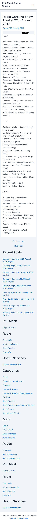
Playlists (6, 397)
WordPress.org (9, 438)
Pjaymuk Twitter (9, 328)
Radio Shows (8, 409)
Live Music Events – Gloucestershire (18, 393)
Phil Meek (7, 450)
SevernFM (7, 352)
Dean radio (7, 340)
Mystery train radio (10, 344)
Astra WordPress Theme (19, 518)
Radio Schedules (10, 454)
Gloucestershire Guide (12, 364)
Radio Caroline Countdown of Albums (18, 405)
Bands (5, 377)
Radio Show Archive (11, 458)
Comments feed (9, 434)
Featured (6, 385)
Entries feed (8, 430)
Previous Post (18, 241)
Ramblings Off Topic (11, 413)
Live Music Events (10, 389)
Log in (5, 426)
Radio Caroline (9, 348)
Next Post (18, 246)
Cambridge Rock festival (13, 381)
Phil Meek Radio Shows (11, 5)
